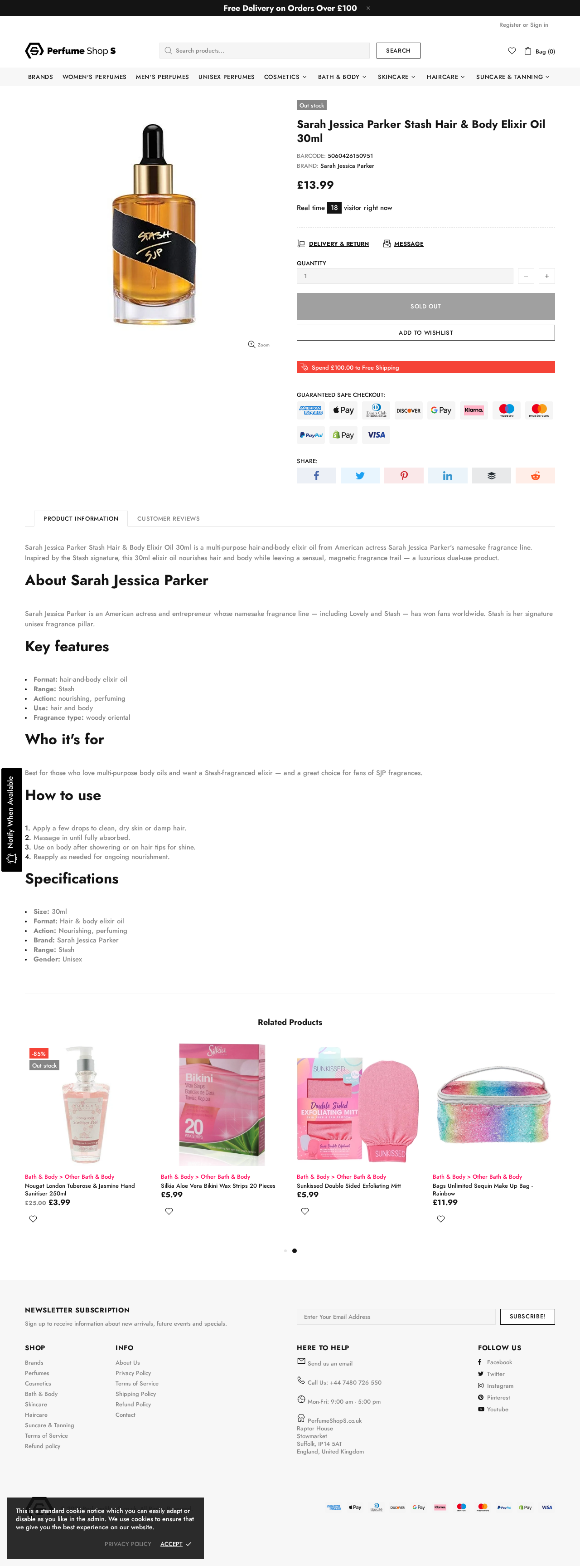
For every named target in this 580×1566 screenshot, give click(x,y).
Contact (125, 1415)
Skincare (36, 1404)
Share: (307, 461)
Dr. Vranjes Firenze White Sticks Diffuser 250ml (227, 1189)
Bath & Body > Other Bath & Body (82, 1177)
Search (398, 50)
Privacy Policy (133, 1373)
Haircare (36, 1415)
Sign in (539, 25)
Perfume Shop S (70, 50)
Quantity (311, 263)
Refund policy (42, 1446)
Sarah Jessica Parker (347, 166)
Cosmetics (38, 1383)
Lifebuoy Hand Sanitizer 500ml (78, 1186)
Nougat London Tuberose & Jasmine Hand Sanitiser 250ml (365, 1189)
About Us (128, 1362)
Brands (34, 1362)
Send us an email (330, 1363)
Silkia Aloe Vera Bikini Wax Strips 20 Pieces (503, 1186)
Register (510, 25)
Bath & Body (41, 1394)
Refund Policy (133, 1404)
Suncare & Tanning (49, 1425)
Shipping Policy (136, 1394)
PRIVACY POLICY (128, 1544)
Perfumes (37, 1373)
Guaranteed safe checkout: (341, 395)
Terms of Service (46, 1435)
